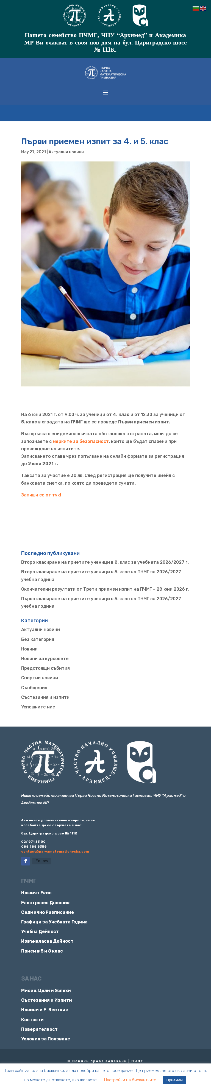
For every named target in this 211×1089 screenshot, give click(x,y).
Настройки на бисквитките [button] (130, 1079)
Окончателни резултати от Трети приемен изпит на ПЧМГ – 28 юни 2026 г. (105, 589)
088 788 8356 (34, 846)
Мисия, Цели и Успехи (46, 990)
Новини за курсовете (45, 658)
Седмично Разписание (47, 912)
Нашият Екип (36, 892)
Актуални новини (66, 152)
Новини (29, 649)
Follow (41, 861)
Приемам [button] (174, 1080)
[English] (203, 7)
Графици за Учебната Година (54, 922)
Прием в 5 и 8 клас (42, 951)
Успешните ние (38, 707)
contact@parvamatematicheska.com (55, 851)
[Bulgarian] (196, 7)
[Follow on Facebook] (25, 861)
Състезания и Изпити (46, 1000)
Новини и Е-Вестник (44, 1009)
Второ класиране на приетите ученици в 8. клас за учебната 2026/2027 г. (105, 562)
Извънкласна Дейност (47, 941)
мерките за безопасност (81, 441)
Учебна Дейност (40, 931)
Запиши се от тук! (41, 495)
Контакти (32, 1019)
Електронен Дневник (45, 902)
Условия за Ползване (45, 1038)
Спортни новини (39, 677)
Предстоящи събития (45, 668)
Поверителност (39, 1029)
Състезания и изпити (45, 697)
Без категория (37, 639)
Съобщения (34, 687)
